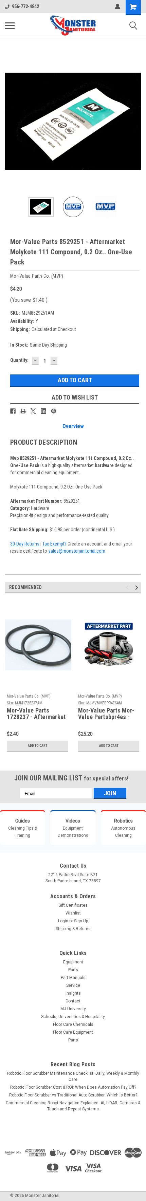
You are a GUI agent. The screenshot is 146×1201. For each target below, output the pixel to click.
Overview (73, 426)
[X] (33, 411)
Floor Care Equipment (73, 1032)
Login (63, 921)
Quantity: (19, 360)
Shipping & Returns (73, 928)
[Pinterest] (53, 411)
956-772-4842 (25, 6)
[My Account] (117, 6)
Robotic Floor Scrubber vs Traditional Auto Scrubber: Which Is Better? (73, 1095)
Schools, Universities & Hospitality (73, 1016)
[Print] (23, 411)
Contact (73, 1001)
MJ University (73, 1008)
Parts (73, 969)
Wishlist (73, 913)
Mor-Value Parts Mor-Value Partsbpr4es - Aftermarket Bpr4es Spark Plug (106, 714)
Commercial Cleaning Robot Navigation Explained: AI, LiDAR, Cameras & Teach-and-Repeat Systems (73, 1106)
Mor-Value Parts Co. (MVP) (29, 696)
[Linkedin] (43, 411)
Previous (10, 121)
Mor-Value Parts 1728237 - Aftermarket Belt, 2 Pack (36, 714)
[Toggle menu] (10, 25)
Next (136, 121)
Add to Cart (37, 745)
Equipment (73, 962)
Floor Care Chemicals (73, 1024)
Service (73, 985)
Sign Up (81, 921)
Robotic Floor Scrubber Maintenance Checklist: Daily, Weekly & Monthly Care (73, 1076)
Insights (73, 993)
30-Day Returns (24, 544)
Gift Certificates (73, 905)
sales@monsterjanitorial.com (76, 551)
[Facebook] (13, 411)
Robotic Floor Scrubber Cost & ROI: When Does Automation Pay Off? (73, 1087)
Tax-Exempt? (54, 544)
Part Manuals (73, 977)
